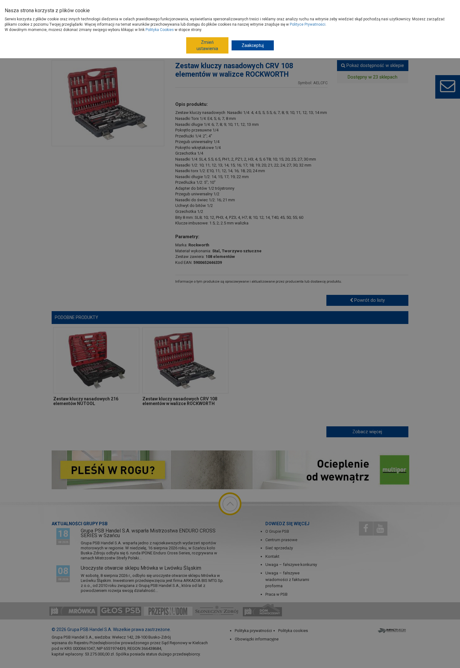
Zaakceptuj (253, 45)
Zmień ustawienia (207, 45)
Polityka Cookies (160, 30)
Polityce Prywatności (307, 24)
